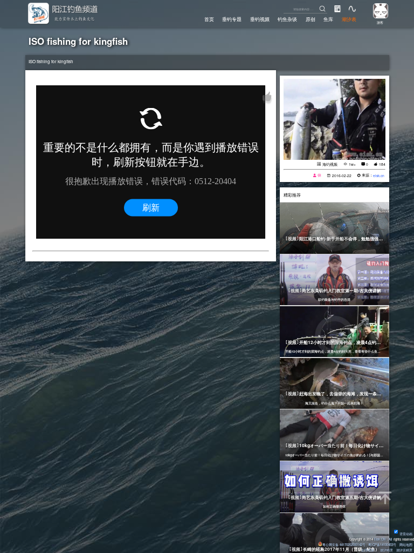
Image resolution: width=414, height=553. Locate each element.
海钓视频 (329, 164)
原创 (310, 19)
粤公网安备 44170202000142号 (344, 544)
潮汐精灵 (386, 550)
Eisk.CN (379, 539)
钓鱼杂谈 (287, 19)
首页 (209, 19)
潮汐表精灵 (404, 550)
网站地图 (405, 544)
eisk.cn (378, 175)
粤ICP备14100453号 (382, 544)
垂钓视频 (260, 19)
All (390, 539)
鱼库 (328, 19)
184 (382, 164)
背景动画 (405, 533)
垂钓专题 (232, 19)
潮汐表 (349, 19)
